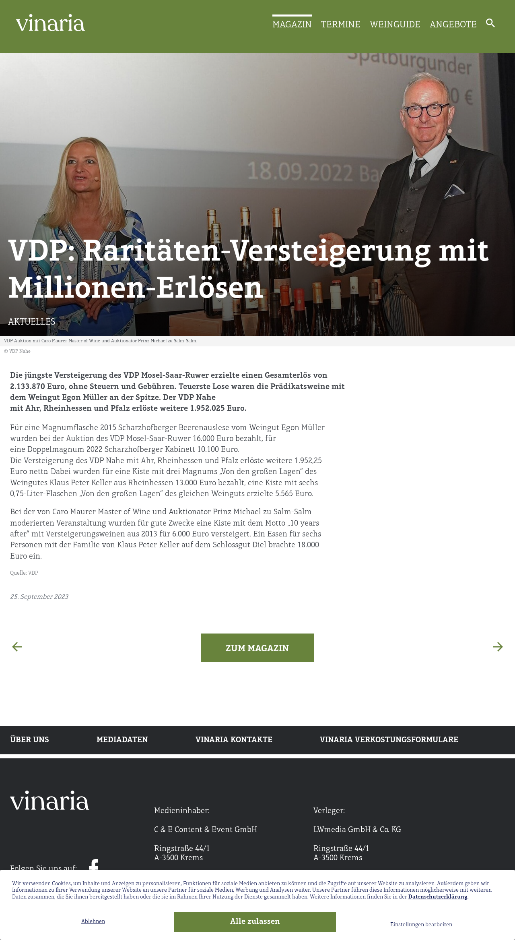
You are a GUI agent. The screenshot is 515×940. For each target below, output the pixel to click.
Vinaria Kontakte (234, 740)
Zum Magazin (257, 649)
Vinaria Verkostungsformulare (389, 740)
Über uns (29, 740)
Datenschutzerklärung (438, 897)
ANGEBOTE (453, 25)
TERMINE (340, 25)
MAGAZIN (292, 25)
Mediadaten (122, 740)
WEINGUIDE (395, 25)
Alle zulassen (255, 922)
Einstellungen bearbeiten (421, 925)
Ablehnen (93, 922)
